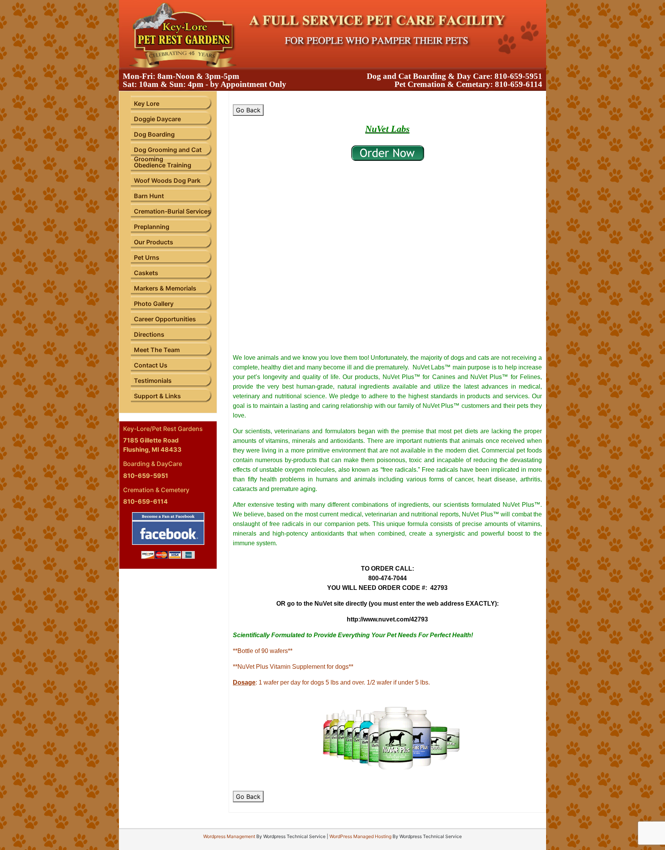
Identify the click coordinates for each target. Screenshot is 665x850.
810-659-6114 (518, 84)
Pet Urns (146, 257)
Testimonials (153, 380)
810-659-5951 (518, 76)
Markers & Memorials (165, 288)
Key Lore (146, 103)
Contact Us (150, 365)
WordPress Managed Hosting (360, 836)
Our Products (153, 242)
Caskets (146, 273)
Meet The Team (157, 350)
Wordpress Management (229, 836)
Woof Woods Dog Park (167, 180)
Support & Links (157, 396)
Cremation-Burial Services (172, 211)
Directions (149, 334)
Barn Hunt (149, 196)
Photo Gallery (154, 303)
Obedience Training (162, 165)
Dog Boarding (154, 134)
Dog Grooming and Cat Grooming (168, 154)
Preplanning (151, 226)
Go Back (248, 110)
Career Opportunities (165, 319)
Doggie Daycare (157, 119)
